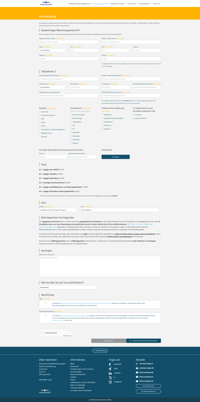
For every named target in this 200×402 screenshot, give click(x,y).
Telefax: (45, 55)
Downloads (74, 366)
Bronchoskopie (77, 118)
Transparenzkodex (77, 388)
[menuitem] (80, 4)
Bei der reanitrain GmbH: (77, 153)
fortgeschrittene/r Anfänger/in (114, 118)
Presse (72, 380)
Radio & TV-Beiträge (77, 385)
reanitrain (138, 115)
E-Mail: (131, 60)
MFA (42, 119)
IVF (73, 129)
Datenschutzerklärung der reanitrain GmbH (75, 315)
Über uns (156, 4)
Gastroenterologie (78, 115)
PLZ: (75, 47)
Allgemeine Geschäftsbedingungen (52, 364)
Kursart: (45, 206)
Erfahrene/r (107, 125)
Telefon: (135, 47)
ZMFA (43, 122)
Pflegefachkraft (46, 133)
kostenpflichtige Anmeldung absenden (144, 341)
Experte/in (107, 129)
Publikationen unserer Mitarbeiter (82, 382)
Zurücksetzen (108, 341)
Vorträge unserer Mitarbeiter (81, 390)
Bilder (72, 364)
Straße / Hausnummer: (113, 38)
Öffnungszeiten (44, 374)
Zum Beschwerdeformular (148, 391)
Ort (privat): (109, 84)
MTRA (43, 126)
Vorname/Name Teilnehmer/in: (53, 75)
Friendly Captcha (67, 335)
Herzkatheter (76, 122)
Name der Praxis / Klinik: (51, 38)
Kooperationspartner (78, 374)
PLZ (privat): (78, 84)
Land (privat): (47, 84)
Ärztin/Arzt (44, 112)
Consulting (132, 4)
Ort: (107, 47)
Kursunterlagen (76, 372)
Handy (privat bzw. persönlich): (147, 84)
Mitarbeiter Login (45, 380)
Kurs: (86, 206)
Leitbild (73, 377)
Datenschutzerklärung (47, 366)
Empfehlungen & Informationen (82, 369)
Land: (45, 47)
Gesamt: (41, 153)
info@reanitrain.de (58, 320)
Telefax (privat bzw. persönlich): (49, 92)
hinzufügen (115, 157)
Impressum (43, 369)
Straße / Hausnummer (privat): (115, 75)
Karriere (42, 372)
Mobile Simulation (117, 4)
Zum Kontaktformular (148, 386)
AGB (92, 299)
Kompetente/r (108, 122)
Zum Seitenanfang (101, 350)
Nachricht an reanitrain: (47, 254)
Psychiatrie (76, 139)
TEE (73, 125)
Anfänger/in (108, 115)
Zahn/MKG (75, 132)
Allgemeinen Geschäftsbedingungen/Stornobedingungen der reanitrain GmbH (86, 303)
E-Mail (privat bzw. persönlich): (129, 97)
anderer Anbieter (140, 118)
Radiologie (76, 136)
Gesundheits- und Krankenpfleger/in (53, 129)
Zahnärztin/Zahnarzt (48, 115)
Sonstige (44, 136)
